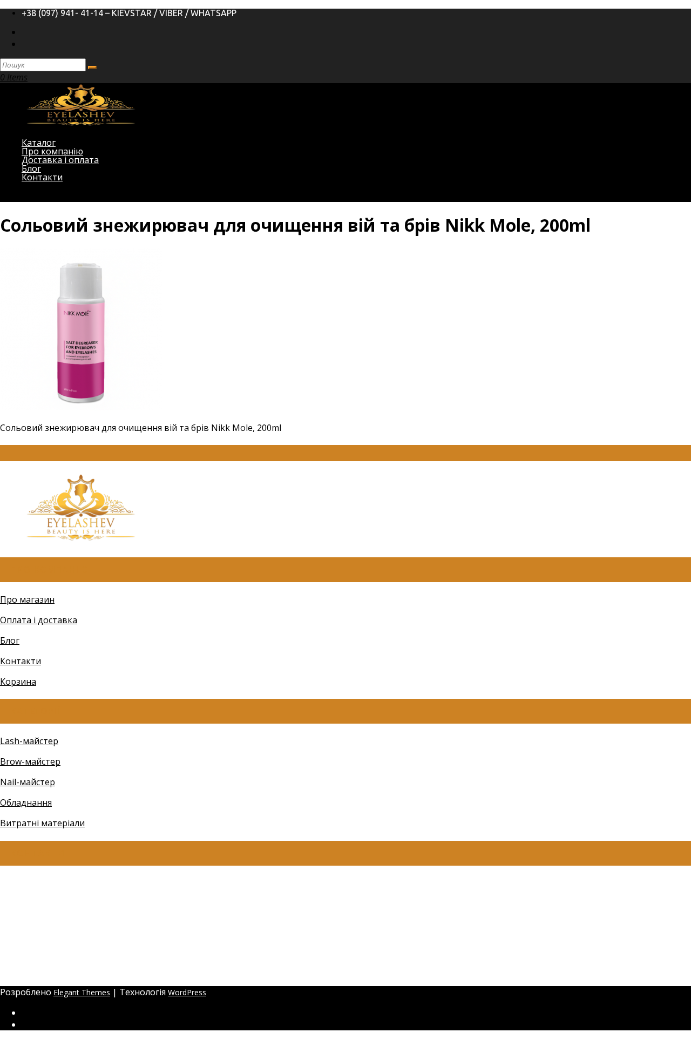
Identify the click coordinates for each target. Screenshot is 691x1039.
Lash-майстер (29, 741)
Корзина (18, 681)
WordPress (187, 992)
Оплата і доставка (38, 620)
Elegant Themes (81, 992)
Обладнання (26, 802)
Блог (9, 640)
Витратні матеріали (42, 823)
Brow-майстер (30, 761)
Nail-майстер (27, 782)
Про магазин (27, 599)
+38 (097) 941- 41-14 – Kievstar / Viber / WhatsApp (129, 13)
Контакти (42, 177)
